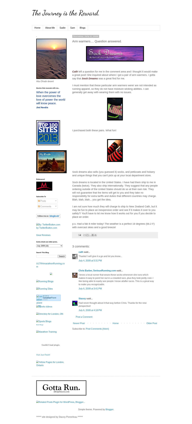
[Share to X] (90, 235)
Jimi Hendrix (42, 107)
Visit (43, 355)
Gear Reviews (43, 235)
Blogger (109, 409)
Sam (72, 28)
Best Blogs (39, 325)
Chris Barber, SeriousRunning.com (97, 270)
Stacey (82, 298)
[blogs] (43, 321)
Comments (45, 206)
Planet (49, 298)
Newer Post (79, 323)
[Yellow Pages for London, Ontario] (51, 365)
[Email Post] (79, 235)
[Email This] (84, 235)
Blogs (82, 28)
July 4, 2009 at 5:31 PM (90, 260)
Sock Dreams (90, 78)
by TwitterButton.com (46, 228)
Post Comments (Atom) (97, 329)
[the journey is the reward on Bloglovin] (48, 217)
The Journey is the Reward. (66, 13)
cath (81, 252)
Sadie (62, 28)
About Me (50, 28)
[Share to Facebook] (92, 235)
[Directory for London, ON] (49, 314)
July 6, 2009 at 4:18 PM (90, 310)
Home (37, 28)
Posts (43, 201)
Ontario (45, 299)
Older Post (151, 323)
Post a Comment (84, 317)
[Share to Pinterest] (95, 235)
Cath (75, 71)
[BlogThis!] (87, 235)
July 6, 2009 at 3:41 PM (90, 288)
